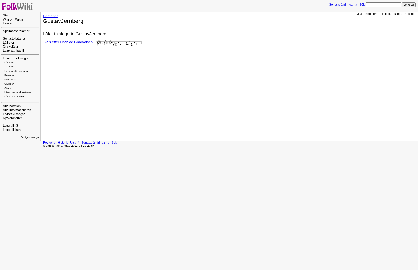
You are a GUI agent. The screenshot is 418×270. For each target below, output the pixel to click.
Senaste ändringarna (343, 4)
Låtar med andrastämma (18, 92)
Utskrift (409, 13)
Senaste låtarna (14, 38)
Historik (386, 13)
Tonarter (9, 66)
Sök (362, 4)
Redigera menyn (30, 137)
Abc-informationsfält (17, 110)
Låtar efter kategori (16, 58)
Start (6, 15)
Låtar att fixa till (14, 50)
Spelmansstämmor (16, 31)
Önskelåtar (10, 46)
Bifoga (398, 13)
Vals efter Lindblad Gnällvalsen (68, 42)
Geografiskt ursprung (16, 71)
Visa (359, 13)
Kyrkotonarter (12, 118)
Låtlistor (8, 42)
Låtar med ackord (14, 96)
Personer (9, 75)
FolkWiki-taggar (14, 114)
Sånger (8, 88)
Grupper (9, 83)
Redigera (371, 13)
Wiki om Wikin (13, 19)
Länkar (7, 23)
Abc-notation (12, 106)
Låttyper (9, 62)
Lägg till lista (12, 129)
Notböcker (10, 79)
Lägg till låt (10, 125)
